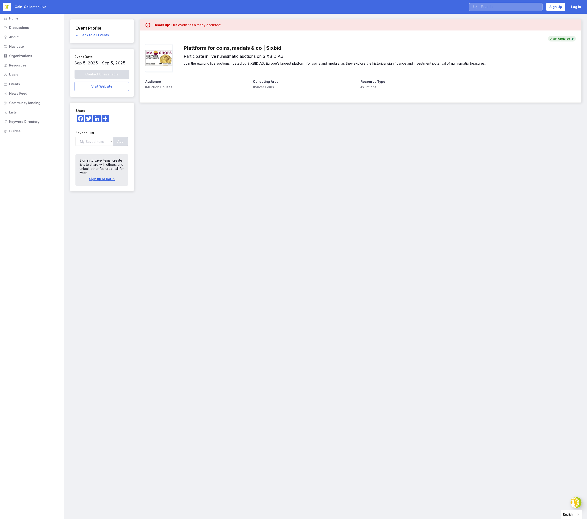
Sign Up (555, 7)
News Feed (15, 93)
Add (120, 141)
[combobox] (571, 514)
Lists (10, 112)
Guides (12, 131)
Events (11, 84)
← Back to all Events (92, 35)
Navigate (13, 46)
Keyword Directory (21, 122)
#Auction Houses (158, 87)
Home (10, 18)
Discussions (16, 28)
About (11, 37)
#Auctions (368, 87)
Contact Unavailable (102, 74)
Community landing (21, 103)
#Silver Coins (263, 87)
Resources (15, 65)
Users (11, 75)
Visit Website (101, 86)
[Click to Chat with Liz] (575, 502)
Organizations (17, 56)
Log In (576, 7)
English (568, 514)
